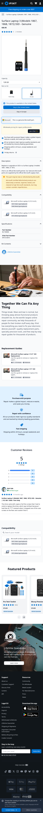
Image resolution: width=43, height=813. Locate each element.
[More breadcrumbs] (3, 14)
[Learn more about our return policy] (16, 152)
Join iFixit (34, 131)
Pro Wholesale (27, 684)
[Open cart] (36, 3)
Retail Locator (26, 687)
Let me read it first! (9, 755)
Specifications (7, 224)
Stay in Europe (21, 112)
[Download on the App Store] (30, 708)
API (3, 694)
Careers (4, 691)
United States (10, 810)
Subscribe (36, 751)
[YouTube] (21, 771)
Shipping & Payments (9, 726)
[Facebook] (9, 771)
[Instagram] (17, 771)
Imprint (4, 710)
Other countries (31, 810)
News (24, 697)
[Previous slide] (19, 617)
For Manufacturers (28, 691)
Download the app (29, 703)
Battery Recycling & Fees (10, 735)
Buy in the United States (21, 107)
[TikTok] (5, 771)
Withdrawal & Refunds (9, 720)
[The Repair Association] (37, 771)
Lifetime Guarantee (8, 723)
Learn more (14, 663)
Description (6, 161)
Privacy (4, 714)
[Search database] (31, 3)
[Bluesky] (29, 771)
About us (5, 681)
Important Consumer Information (9, 731)
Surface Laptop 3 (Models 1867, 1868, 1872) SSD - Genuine (22, 15)
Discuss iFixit (6, 687)
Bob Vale (10, 488)
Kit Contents (6, 244)
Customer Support (8, 684)
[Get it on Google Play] (30, 714)
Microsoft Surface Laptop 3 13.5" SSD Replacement (23, 355)
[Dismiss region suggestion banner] (40, 800)
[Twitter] (13, 771)
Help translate (20, 765)
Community (26, 681)
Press (24, 694)
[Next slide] (24, 617)
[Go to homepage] (11, 3)
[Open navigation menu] (2, 3)
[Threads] (33, 771)
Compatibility (7, 195)
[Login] (40, 3)
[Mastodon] (25, 771)
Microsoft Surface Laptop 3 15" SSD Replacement (23, 370)
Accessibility (6, 707)
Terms (4, 717)
